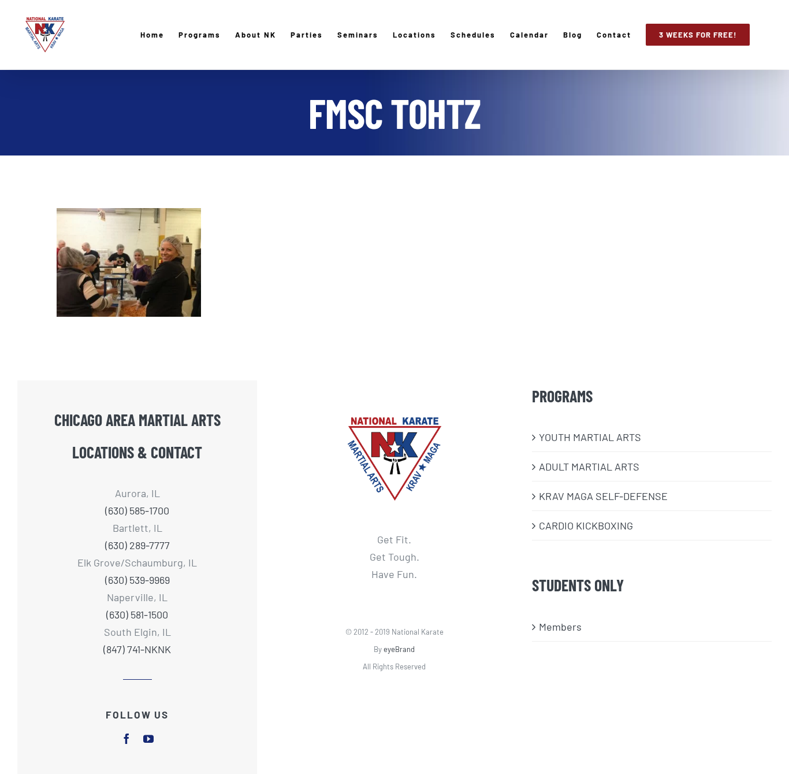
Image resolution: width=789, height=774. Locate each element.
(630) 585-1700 (137, 510)
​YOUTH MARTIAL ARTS (590, 437)
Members (560, 626)
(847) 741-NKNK (137, 649)
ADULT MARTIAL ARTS (589, 466)
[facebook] (126, 739)
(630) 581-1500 (137, 614)
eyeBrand (399, 649)
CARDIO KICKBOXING (586, 525)
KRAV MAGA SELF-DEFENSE (603, 496)
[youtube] (148, 739)
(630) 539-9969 (137, 579)
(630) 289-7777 (137, 545)
